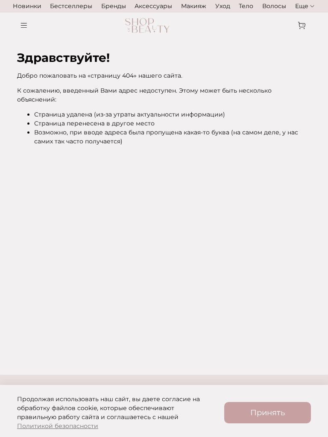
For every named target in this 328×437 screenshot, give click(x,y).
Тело (246, 6)
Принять (267, 412)
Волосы (274, 6)
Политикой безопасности (57, 426)
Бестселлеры (71, 6)
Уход (222, 6)
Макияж (193, 6)
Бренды (113, 6)
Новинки (27, 6)
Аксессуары (153, 6)
